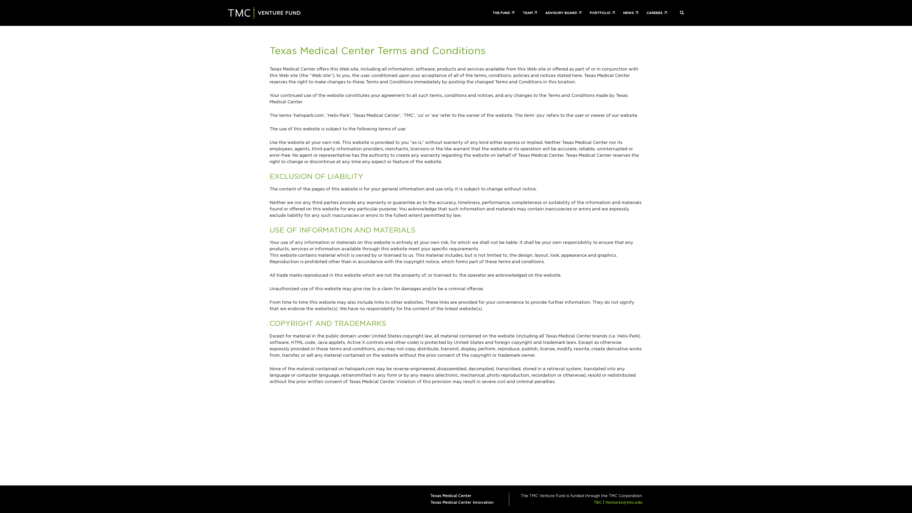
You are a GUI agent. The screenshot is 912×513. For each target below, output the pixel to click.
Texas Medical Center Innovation (462, 502)
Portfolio (600, 13)
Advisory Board (561, 13)
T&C (598, 502)
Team (528, 13)
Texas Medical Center (450, 496)
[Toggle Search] (680, 13)
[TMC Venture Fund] (264, 13)
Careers (654, 13)
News (628, 13)
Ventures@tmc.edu (623, 502)
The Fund (501, 13)
